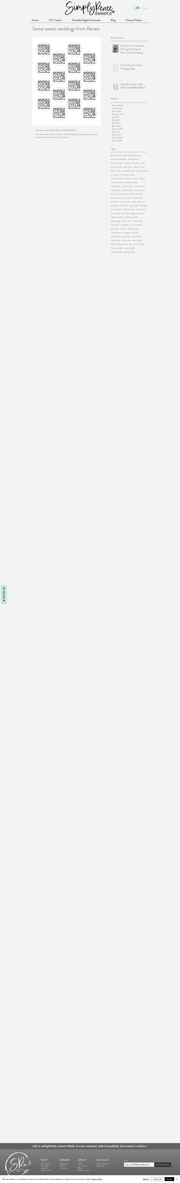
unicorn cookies (129, 248)
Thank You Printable (132, 163)
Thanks (142, 163)
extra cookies (134, 205)
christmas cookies (117, 182)
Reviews (3, 594)
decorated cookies (136, 194)
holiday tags (124, 225)
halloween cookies (117, 217)
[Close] (177, 1179)
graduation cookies (137, 213)
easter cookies (137, 202)
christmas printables (131, 182)
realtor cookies (136, 236)
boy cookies (115, 175)
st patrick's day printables (119, 244)
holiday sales (115, 225)
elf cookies (114, 205)
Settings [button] (146, 1179)
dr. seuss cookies (124, 202)
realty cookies (115, 240)
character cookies (131, 178)
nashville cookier (133, 229)
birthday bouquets (129, 171)
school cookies (126, 240)
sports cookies (137, 240)
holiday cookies (138, 221)
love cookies (115, 229)
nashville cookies (116, 232)
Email (126, 1161)
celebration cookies (117, 178)
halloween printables (131, 217)
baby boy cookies (116, 167)
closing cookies (116, 186)
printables (134, 232)
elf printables (123, 205)
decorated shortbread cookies (121, 198)
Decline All (157, 1179)
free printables (116, 213)
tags (130, 244)
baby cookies (128, 167)
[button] (135, 8)
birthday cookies (141, 171)
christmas (142, 178)
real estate (126, 236)
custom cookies (139, 190)
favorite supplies (116, 209)
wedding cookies (129, 252)
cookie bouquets (139, 186)
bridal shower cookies (127, 175)
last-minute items (136, 225)
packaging (126, 232)
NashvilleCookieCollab (118, 159)
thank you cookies (117, 248)
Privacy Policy (96, 1179)
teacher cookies (138, 244)
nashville (123, 229)
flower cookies (141, 209)
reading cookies (116, 236)
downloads (114, 202)
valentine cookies (116, 252)
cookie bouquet (127, 186)
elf (144, 202)
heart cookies (126, 221)
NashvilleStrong (133, 159)
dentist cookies (137, 198)
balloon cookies (116, 171)
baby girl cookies (139, 167)
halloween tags (116, 221)
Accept (169, 1179)
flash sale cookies (129, 209)
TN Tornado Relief (117, 163)
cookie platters (116, 190)
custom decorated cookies (120, 194)
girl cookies (126, 213)
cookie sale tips (127, 190)
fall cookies (143, 205)
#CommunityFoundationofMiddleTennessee (126, 155)
